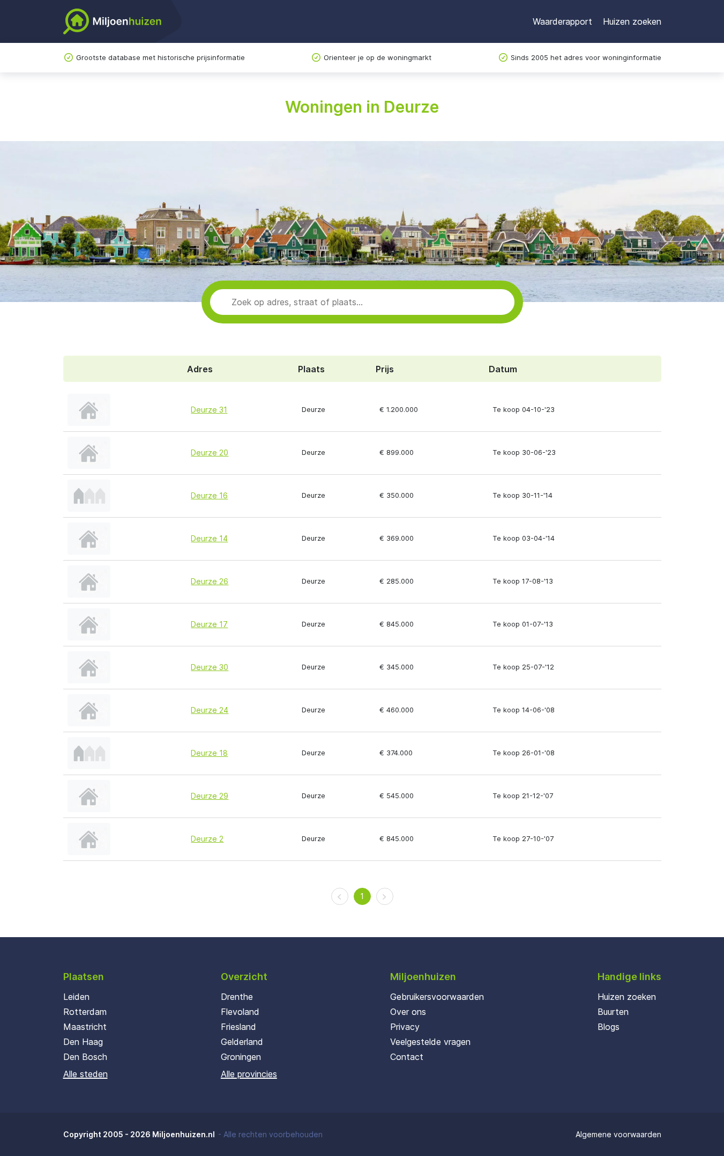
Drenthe (237, 996)
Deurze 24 (209, 710)
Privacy (405, 1026)
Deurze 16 (209, 495)
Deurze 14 (209, 538)
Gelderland (242, 1041)
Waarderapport (562, 21)
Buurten (613, 1011)
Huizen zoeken (632, 21)
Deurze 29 (209, 795)
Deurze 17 (209, 624)
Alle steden (85, 1074)
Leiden (76, 996)
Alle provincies (249, 1074)
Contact (406, 1056)
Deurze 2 (207, 838)
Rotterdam (85, 1011)
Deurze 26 (209, 581)
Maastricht (85, 1026)
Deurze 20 (209, 452)
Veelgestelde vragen (430, 1041)
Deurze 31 (209, 409)
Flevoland (240, 1011)
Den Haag (83, 1041)
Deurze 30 (209, 667)
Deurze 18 (209, 752)
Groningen (241, 1056)
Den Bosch (85, 1056)
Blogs (608, 1026)
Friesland (238, 1026)
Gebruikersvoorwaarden (437, 996)
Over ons (408, 1011)
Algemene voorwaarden (618, 1134)
